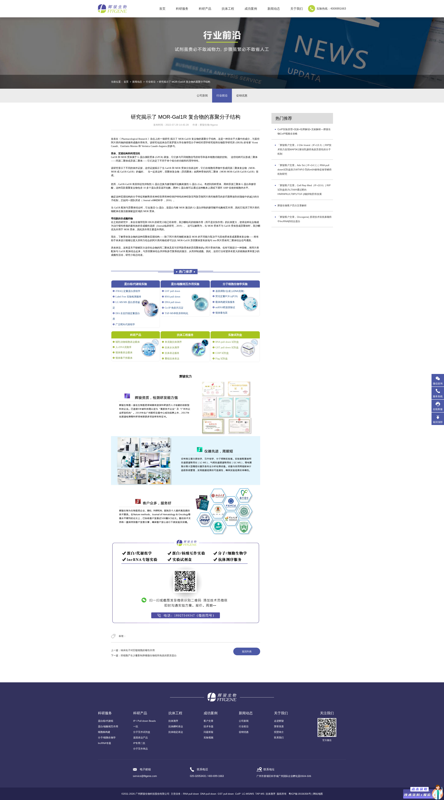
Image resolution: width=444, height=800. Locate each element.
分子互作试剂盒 (141, 732)
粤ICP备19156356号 (300, 793)
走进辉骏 (279, 720)
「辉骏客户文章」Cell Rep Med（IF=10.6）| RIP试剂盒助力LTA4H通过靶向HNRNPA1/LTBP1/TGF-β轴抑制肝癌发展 (304, 189)
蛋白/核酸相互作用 (108, 726)
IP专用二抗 (139, 743)
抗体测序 (173, 720)
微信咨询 (438, 383)
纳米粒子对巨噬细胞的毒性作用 (138, 650)
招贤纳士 (279, 732)
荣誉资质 (279, 726)
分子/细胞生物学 (107, 737)
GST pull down (226, 793)
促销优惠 (241, 95)
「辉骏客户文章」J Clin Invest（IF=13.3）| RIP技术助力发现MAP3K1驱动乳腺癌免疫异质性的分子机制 (304, 149)
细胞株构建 (104, 732)
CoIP (238, 793)
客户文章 (208, 720)
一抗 (135, 726)
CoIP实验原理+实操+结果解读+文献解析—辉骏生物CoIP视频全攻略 (304, 131)
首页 (162, 8)
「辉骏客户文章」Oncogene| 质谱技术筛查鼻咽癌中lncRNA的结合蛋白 (305, 219)
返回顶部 (438, 422)
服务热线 (438, 395)
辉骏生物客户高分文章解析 (292, 205)
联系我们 (279, 737)
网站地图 (318, 793)
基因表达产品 (140, 737)
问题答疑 (208, 732)
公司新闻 (202, 95)
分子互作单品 (140, 748)
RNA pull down (191, 793)
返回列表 (247, 651)
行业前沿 (151, 81)
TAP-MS (259, 793)
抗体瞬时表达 (175, 726)
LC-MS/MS (248, 793)
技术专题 (208, 726)
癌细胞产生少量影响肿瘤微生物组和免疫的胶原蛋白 (149, 655)
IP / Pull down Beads (144, 720)
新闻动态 (137, 81)
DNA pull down (208, 793)
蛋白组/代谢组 (105, 720)
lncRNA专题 (104, 743)
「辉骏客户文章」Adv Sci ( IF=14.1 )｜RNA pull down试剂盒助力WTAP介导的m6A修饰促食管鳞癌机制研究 (305, 169)
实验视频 (208, 737)
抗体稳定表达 (175, 732)
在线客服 (438, 409)
